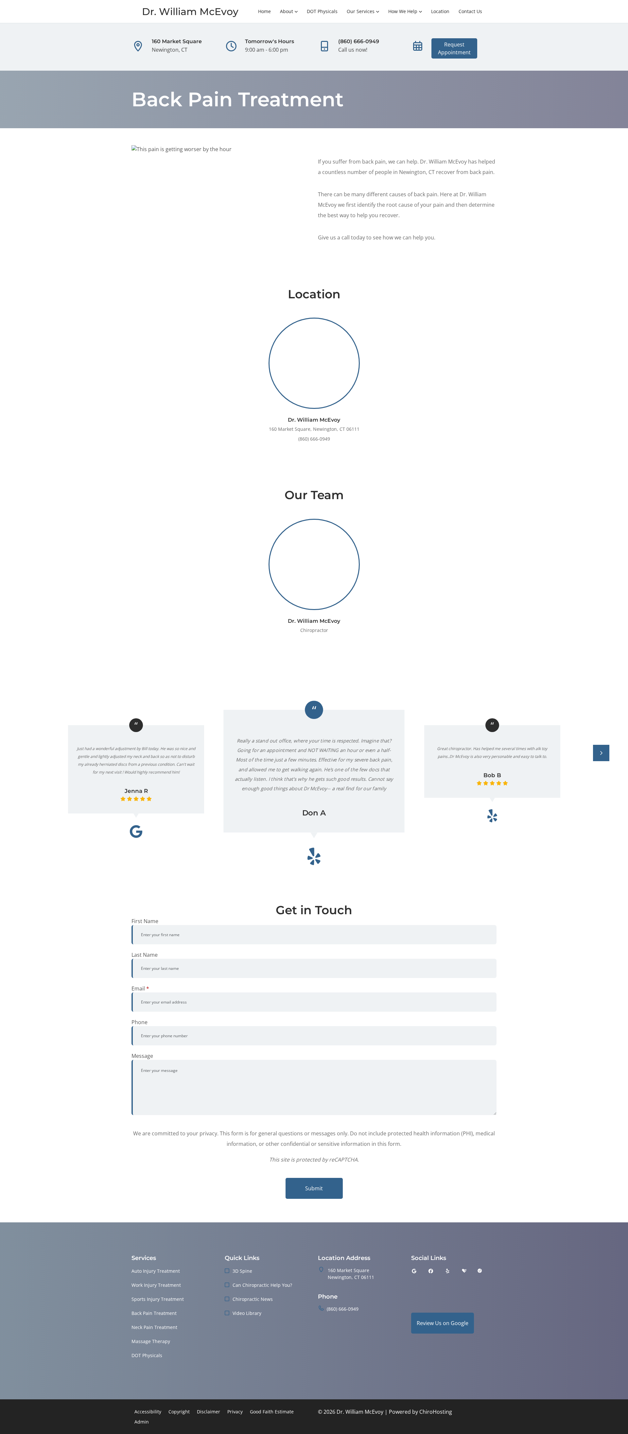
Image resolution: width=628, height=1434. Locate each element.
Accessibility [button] (147, 1411)
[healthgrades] (464, 1271)
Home (264, 11)
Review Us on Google (442, 1323)
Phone (139, 1022)
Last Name (144, 954)
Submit (314, 1188)
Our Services (361, 11)
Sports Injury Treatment (157, 1299)
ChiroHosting (435, 1411)
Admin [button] (141, 1422)
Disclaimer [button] (208, 1411)
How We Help (402, 11)
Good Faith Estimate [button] (272, 1411)
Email (140, 988)
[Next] (601, 753)
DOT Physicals (322, 11)
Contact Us (470, 11)
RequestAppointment (454, 48)
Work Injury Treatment (156, 1285)
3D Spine (242, 1271)
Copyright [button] (179, 1411)
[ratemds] (480, 1271)
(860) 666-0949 (342, 1309)
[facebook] (431, 1271)
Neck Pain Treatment (154, 1327)
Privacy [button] (235, 1411)
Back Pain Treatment (154, 1313)
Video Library (247, 1313)
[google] (414, 1271)
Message (142, 1055)
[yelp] (448, 1271)
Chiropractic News (253, 1299)
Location (440, 11)
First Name (144, 921)
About (286, 11)
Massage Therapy (150, 1341)
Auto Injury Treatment (155, 1271)
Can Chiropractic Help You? (262, 1285)
